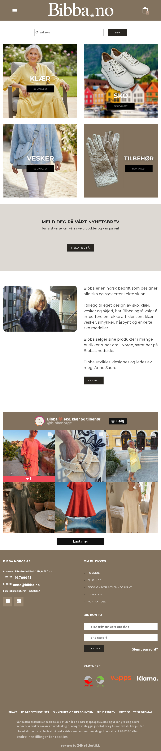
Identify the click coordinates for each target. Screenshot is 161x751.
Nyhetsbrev (106, 712)
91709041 (23, 577)
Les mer (124, 731)
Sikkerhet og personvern (73, 712)
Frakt (13, 712)
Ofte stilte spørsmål (136, 712)
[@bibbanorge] (39, 421)
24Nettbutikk (88, 745)
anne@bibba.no (26, 584)
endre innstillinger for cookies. (43, 736)
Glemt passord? (144, 649)
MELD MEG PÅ (80, 247)
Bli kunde (94, 580)
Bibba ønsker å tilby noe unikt (109, 587)
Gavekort (94, 594)
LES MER (93, 380)
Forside (93, 572)
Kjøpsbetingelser (35, 712)
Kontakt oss (96, 601)
